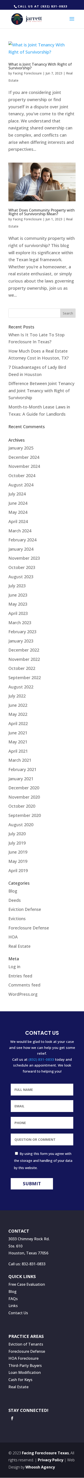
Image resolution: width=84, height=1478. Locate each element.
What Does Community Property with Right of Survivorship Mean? (41, 212)
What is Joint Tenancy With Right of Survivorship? (40, 66)
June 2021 (17, 733)
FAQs (13, 1298)
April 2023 (18, 613)
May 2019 (17, 861)
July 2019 (17, 843)
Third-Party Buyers (25, 1365)
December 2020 (23, 787)
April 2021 (18, 751)
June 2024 (17, 503)
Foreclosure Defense (28, 928)
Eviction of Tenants (25, 1344)
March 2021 (19, 760)
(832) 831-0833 (41, 1059)
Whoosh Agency (40, 1467)
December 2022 (23, 650)
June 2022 (17, 705)
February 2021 (22, 769)
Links (13, 1305)
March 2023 (19, 622)
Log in (14, 966)
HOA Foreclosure (23, 1358)
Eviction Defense (24, 909)
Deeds (14, 900)
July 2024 (17, 494)
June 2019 (17, 852)
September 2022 (24, 677)
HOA (13, 937)
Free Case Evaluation (26, 1284)
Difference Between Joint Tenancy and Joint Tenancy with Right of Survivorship (41, 390)
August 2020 (20, 824)
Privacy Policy (50, 1459)
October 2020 (21, 806)
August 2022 (20, 687)
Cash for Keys (20, 1379)
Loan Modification (24, 1372)
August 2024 (20, 485)
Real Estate (19, 946)
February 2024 (22, 540)
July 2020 (17, 833)
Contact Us (18, 1312)
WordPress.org (23, 994)
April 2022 (18, 723)
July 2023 (17, 585)
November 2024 (24, 466)
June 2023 (17, 595)
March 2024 (19, 530)
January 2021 (20, 778)
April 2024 (18, 521)
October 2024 (21, 475)
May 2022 (17, 714)
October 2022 (21, 668)
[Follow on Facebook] (12, 1418)
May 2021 (17, 742)
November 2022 (24, 659)
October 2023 (21, 567)
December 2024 (23, 457)
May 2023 (17, 604)
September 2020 (24, 815)
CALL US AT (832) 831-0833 (42, 6)
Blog (12, 891)
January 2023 (20, 641)
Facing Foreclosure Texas (45, 1453)
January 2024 (20, 549)
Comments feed (24, 985)
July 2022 (17, 696)
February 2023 (22, 631)
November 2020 (24, 797)
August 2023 (20, 576)
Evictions (17, 918)
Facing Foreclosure (27, 73)
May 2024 (17, 512)
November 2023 (24, 558)
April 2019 (18, 870)
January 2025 (20, 448)
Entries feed (20, 976)
